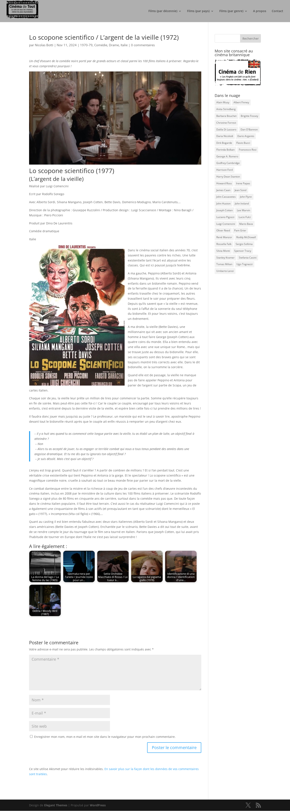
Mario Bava (246, 224)
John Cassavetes (226, 197)
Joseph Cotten (224, 210)
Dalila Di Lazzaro (226, 129)
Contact (277, 11)
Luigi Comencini (225, 224)
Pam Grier (240, 230)
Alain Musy (222, 102)
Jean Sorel (240, 190)
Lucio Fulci (245, 217)
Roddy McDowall (246, 237)
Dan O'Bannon (249, 129)
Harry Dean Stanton (228, 176)
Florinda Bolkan (225, 149)
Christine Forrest (226, 122)
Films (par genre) (231, 11)
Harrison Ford (224, 170)
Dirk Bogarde (224, 143)
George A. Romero (227, 156)
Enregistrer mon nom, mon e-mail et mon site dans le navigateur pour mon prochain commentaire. (105, 737)
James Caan (223, 190)
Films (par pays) (198, 11)
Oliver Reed (223, 230)
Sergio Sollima (244, 244)
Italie (124, 45)
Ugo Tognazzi (245, 264)
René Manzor (224, 237)
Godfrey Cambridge (228, 163)
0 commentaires (143, 45)
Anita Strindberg (226, 109)
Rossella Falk (223, 244)
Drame (114, 45)
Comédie (100, 45)
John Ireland (242, 203)
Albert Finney (241, 102)
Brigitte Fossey (249, 116)
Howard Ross (224, 183)
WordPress (98, 805)
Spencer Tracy (242, 251)
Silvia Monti (223, 251)
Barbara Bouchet (226, 116)
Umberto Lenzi (225, 271)
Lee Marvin (243, 210)
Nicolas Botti (44, 45)
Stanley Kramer (225, 257)
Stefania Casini (247, 257)
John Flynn (246, 197)
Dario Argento (245, 136)
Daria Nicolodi (224, 136)
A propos (259, 11)
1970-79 (86, 45)
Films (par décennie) (162, 11)
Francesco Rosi (247, 149)
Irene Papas (243, 183)
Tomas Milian (224, 264)
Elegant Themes (55, 805)
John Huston (223, 203)
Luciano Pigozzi (225, 217)
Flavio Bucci (243, 143)
